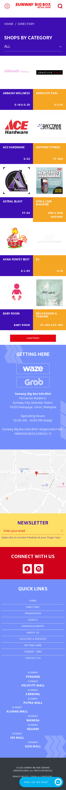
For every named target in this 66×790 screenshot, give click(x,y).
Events (33, 620)
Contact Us (33, 658)
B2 (37, 259)
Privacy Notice (21, 777)
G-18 (60, 271)
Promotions (33, 614)
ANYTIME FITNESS (48, 147)
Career (29, 652)
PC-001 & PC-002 (52, 325)
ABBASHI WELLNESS (16, 93)
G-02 (27, 159)
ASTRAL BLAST (13, 201)
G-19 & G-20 (22, 105)
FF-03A (58, 159)
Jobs (39, 652)
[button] (58, 5)
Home (9, 24)
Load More (33, 338)
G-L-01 (58, 105)
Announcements (33, 626)
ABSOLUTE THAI (46, 93)
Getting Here (33, 645)
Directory (33, 607)
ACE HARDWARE (14, 147)
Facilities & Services (33, 639)
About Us (33, 633)
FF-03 (26, 213)
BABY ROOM (11, 313)
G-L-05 (25, 271)
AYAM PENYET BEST (16, 259)
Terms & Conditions (41, 777)
